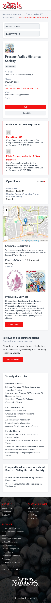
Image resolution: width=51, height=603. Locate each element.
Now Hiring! (6, 511)
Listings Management (10, 542)
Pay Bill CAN (32, 518)
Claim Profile (14, 324)
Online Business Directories (13, 532)
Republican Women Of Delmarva (19, 399)
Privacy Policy (19, 598)
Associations (8, 17)
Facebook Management (11, 562)
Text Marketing (7, 566)
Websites (5, 535)
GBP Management (9, 545)
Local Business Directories (12, 528)
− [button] (6, 214)
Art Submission (33, 511)
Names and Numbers (12, 14)
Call (25, 107)
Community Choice (13, 402)
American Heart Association (17, 419)
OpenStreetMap (33, 240)
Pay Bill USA (32, 515)
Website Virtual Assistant (11, 538)
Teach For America (13, 390)
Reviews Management (10, 549)
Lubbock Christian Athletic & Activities (22, 387)
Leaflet (23, 240)
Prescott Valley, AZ (34, 14)
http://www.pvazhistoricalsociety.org (21, 88)
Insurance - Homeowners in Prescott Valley (24, 446)
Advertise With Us (35, 508)
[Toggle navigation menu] (47, 5)
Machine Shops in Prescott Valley (20, 449)
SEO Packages (7, 552)
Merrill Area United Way (15, 410)
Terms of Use (32, 598)
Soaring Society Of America (17, 423)
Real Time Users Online (11, 569)
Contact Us (6, 515)
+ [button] (6, 210)
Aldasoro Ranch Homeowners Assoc (21, 426)
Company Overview (9, 508)
